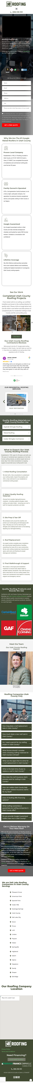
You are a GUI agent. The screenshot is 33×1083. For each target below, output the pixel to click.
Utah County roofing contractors (18, 596)
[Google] (19, 1077)
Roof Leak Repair (16, 408)
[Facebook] (14, 1077)
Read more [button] (6, 371)
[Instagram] (16, 1077)
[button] (16, 9)
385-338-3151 (26, 51)
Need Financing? (16, 1055)
